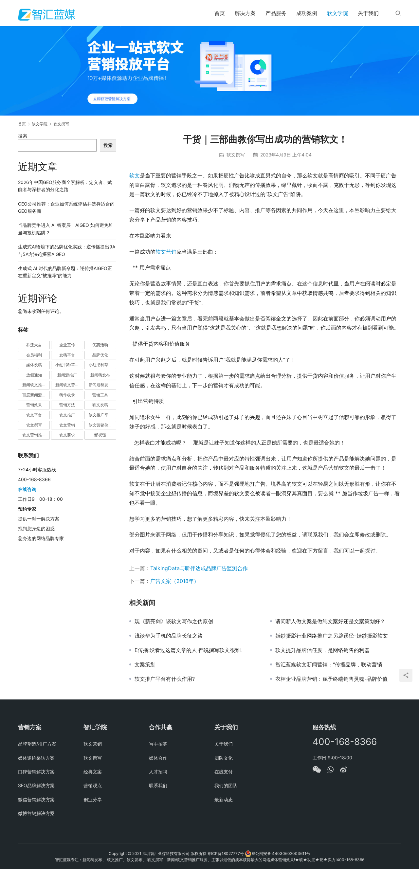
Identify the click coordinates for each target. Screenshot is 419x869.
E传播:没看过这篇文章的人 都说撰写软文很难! (188, 650)
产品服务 (275, 13)
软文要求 (67, 434)
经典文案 (92, 771)
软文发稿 (100, 404)
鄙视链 (100, 434)
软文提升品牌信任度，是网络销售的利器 (322, 650)
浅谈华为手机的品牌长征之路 (169, 636)
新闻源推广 (67, 374)
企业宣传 (67, 344)
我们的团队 (225, 785)
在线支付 (223, 771)
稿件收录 (67, 394)
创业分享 (92, 799)
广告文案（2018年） (174, 581)
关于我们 (368, 13)
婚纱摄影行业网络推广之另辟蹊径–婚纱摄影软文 (331, 636)
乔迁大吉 (34, 344)
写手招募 (158, 744)
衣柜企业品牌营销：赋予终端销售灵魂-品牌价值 (331, 679)
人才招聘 (158, 771)
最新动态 (223, 799)
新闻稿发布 (100, 374)
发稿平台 (67, 355)
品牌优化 (100, 355)
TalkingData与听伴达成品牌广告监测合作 (199, 568)
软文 (134, 175)
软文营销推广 (34, 434)
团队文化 (223, 758)
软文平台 (34, 414)
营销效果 (34, 404)
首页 (219, 13)
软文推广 (67, 414)
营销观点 (92, 785)
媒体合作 (158, 758)
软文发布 (134, 859)
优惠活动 (100, 344)
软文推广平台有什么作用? (165, 679)
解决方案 (245, 13)
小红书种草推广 (69, 364)
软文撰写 (236, 154)
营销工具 (100, 394)
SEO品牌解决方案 (36, 785)
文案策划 (145, 664)
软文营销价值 (100, 425)
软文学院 (337, 13)
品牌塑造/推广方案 (37, 744)
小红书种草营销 (102, 364)
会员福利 (34, 355)
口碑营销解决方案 (36, 771)
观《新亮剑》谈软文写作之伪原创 (174, 621)
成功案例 (306, 13)
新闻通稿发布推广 (102, 384)
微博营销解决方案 (36, 813)
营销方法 (67, 404)
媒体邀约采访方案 (36, 758)
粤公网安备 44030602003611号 (280, 853)
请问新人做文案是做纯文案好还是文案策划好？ (330, 621)
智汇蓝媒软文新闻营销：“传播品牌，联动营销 (328, 664)
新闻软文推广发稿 (36, 384)
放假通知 (34, 374)
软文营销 (165, 251)
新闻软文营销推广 (69, 384)
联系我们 (158, 785)
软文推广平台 (100, 414)
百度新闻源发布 (36, 394)
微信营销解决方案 (36, 799)
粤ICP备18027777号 (225, 853)
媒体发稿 (34, 364)
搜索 (22, 135)
